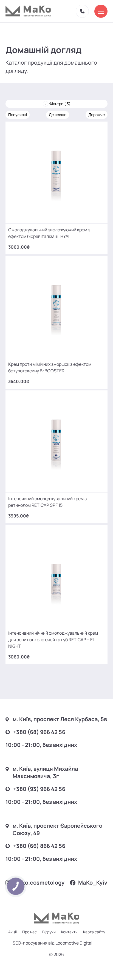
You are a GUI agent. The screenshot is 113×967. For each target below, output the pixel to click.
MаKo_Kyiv (92, 882)
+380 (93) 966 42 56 (39, 789)
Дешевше (57, 114)
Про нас (29, 931)
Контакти (69, 931)
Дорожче (96, 114)
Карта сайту (94, 931)
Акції (12, 931)
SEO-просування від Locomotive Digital (52, 943)
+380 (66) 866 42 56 (39, 846)
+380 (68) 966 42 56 (39, 732)
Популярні (17, 114)
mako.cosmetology (39, 882)
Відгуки (49, 931)
